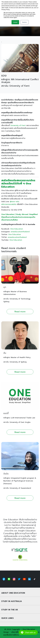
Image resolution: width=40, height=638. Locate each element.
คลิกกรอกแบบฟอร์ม (8, 204)
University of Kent (18, 125)
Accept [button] (15, 22)
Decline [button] (24, 22)
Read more (20, 311)
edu (17, 201)
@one (12, 201)
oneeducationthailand (20, 231)
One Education (16, 229)
